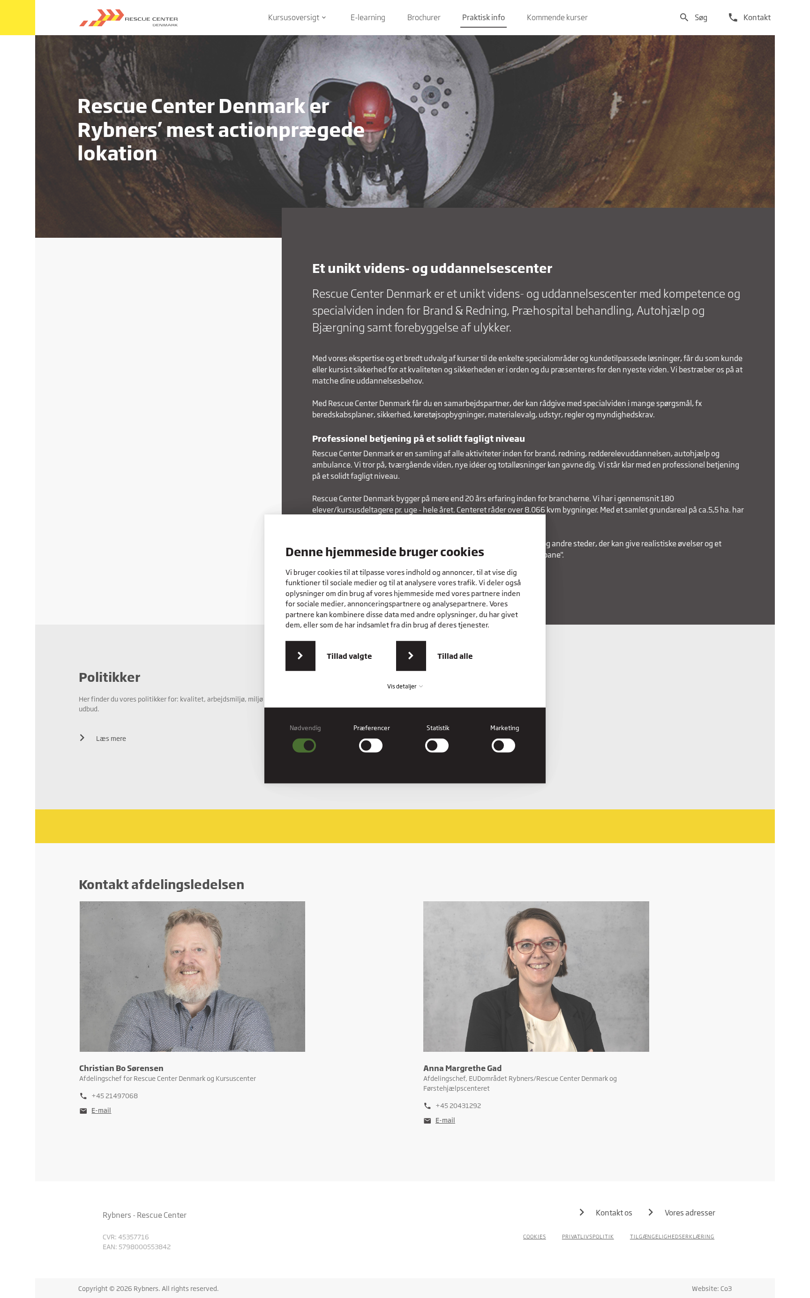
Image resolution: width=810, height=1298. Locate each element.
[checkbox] (305, 738)
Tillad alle (455, 656)
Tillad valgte (349, 656)
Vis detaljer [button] (402, 686)
